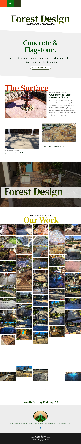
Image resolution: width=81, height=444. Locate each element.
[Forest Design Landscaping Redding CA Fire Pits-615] (73, 279)
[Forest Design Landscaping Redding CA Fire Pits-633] (40, 325)
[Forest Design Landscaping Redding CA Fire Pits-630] (73, 316)
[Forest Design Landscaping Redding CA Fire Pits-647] (73, 340)
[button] (3, 3)
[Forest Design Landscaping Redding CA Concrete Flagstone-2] (8, 229)
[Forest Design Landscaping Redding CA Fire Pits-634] (8, 328)
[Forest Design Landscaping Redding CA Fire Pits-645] (8, 340)
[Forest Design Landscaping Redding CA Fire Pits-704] (40, 362)
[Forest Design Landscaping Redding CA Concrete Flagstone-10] (73, 229)
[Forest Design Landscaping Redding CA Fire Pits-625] (73, 303)
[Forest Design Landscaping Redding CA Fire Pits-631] (57, 319)
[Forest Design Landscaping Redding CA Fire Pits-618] (8, 291)
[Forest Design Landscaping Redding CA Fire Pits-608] (40, 263)
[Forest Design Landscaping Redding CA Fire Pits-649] (24, 347)
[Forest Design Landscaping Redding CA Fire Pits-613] (40, 276)
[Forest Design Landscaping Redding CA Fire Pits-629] (8, 316)
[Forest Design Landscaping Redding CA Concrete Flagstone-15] (40, 240)
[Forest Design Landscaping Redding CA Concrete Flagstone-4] (24, 229)
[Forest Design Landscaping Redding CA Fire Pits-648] (57, 344)
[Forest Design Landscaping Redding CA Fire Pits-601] (40, 251)
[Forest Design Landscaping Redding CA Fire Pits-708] (24, 371)
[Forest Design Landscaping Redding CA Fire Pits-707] (57, 368)
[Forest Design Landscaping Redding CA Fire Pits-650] (40, 350)
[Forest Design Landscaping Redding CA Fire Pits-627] (24, 310)
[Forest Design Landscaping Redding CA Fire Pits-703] (24, 359)
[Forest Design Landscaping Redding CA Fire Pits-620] (57, 294)
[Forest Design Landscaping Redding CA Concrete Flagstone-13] (24, 240)
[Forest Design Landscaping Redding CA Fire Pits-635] (73, 328)
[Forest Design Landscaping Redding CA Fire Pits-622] (24, 297)
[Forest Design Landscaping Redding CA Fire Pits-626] (57, 307)
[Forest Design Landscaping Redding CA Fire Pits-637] (57, 331)
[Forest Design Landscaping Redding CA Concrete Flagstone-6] (40, 229)
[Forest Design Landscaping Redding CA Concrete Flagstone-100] (8, 242)
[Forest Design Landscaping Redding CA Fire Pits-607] (24, 261)
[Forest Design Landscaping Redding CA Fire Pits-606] (57, 260)
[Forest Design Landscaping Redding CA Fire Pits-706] (8, 365)
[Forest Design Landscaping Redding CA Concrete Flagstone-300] (24, 249)
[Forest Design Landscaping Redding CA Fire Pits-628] (40, 313)
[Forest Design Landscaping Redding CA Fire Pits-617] (40, 288)
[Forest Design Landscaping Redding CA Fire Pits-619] (73, 291)
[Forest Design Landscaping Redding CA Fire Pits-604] (73, 254)
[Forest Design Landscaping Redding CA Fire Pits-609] (8, 266)
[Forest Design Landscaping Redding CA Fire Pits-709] (40, 375)
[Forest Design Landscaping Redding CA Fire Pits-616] (24, 285)
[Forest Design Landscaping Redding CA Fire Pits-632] (24, 322)
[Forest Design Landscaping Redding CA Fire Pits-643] (40, 337)
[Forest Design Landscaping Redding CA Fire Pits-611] (57, 277)
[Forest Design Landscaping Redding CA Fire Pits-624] (8, 303)
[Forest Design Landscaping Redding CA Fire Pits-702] (57, 356)
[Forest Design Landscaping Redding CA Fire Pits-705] (73, 365)
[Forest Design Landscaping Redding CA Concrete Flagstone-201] (57, 249)
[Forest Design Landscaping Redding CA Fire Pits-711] (73, 376)
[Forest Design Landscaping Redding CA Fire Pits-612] (24, 273)
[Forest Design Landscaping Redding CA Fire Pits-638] (24, 334)
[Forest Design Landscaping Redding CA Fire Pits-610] (73, 266)
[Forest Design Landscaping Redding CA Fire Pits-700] (8, 353)
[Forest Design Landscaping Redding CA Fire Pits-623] (40, 300)
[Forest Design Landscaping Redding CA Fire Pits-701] (73, 353)
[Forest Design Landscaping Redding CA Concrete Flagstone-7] (57, 234)
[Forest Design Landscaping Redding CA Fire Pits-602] (8, 254)
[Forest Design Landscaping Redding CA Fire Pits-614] (8, 279)
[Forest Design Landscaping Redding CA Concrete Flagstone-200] (73, 242)
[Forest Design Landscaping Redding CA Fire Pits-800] (8, 376)
